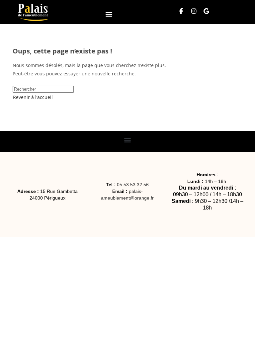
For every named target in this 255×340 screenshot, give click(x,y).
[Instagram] (194, 11)
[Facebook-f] (181, 11)
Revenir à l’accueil (33, 97)
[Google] (207, 11)
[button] (108, 13)
